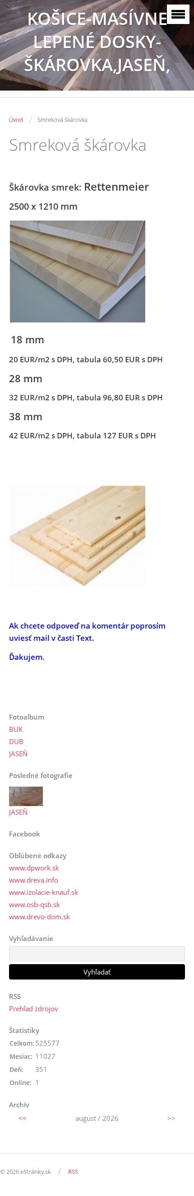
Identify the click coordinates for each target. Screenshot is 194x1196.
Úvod (16, 119)
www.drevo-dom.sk (39, 916)
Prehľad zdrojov (33, 1008)
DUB (16, 741)
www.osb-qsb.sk (34, 904)
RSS (73, 1171)
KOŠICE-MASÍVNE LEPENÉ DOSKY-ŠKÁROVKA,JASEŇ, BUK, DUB (97, 53)
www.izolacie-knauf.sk (43, 892)
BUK (16, 729)
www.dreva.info (33, 879)
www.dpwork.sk (34, 867)
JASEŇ (18, 753)
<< (22, 1118)
